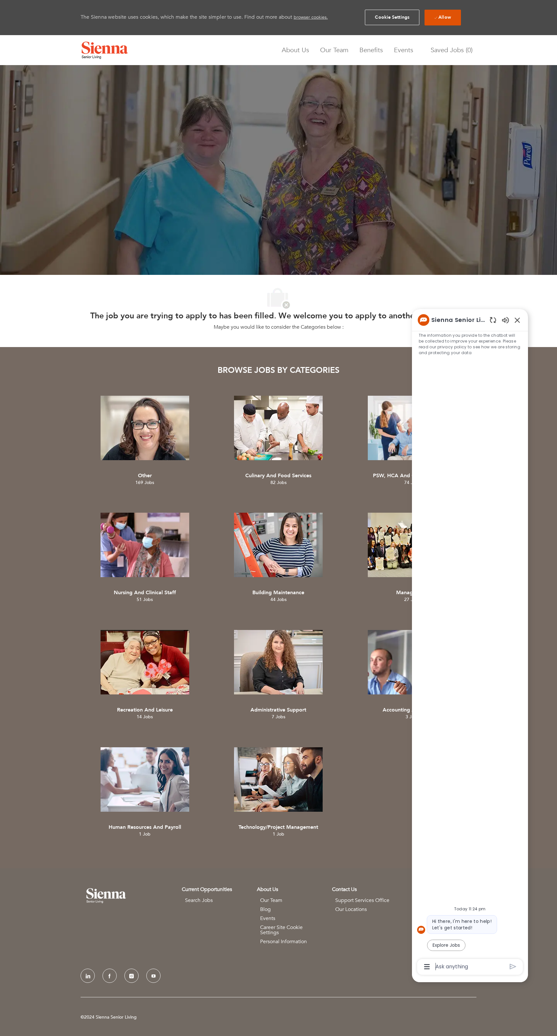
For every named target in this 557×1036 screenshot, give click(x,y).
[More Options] (427, 967)
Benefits (371, 50)
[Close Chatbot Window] (517, 319)
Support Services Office (362, 900)
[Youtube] (153, 976)
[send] (513, 967)
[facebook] (110, 976)
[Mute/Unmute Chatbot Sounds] (505, 319)
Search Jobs (199, 900)
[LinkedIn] (88, 976)
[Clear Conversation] (493, 319)
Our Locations (351, 909)
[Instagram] (131, 976)
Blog (265, 909)
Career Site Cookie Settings (281, 930)
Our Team (334, 50)
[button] (392, 17)
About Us (295, 50)
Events (403, 50)
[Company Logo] (105, 50)
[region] (470, 642)
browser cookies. (311, 17)
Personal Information (283, 941)
